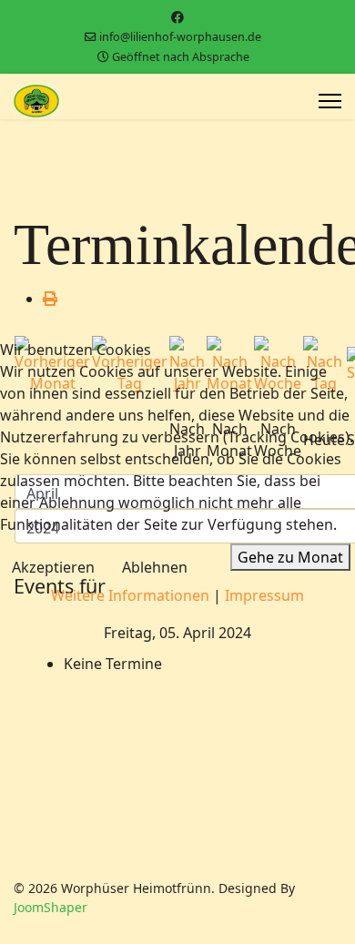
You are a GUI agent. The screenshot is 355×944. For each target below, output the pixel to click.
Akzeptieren (53, 567)
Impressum (264, 595)
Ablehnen (155, 567)
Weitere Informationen (130, 595)
